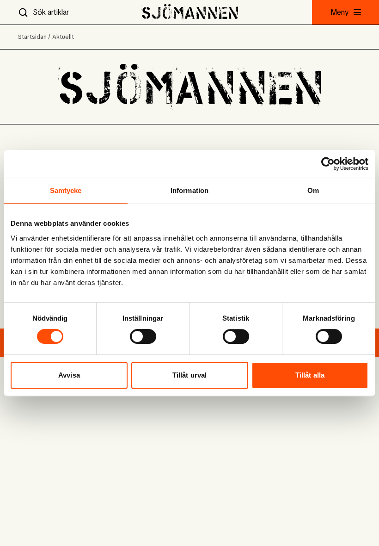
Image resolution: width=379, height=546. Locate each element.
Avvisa (69, 375)
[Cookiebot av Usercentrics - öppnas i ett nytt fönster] (327, 164)
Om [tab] (313, 190)
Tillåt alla (309, 375)
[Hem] (189, 12)
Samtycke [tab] (66, 190)
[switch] (143, 336)
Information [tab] (189, 190)
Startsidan (32, 37)
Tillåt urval (189, 375)
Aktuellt (63, 37)
